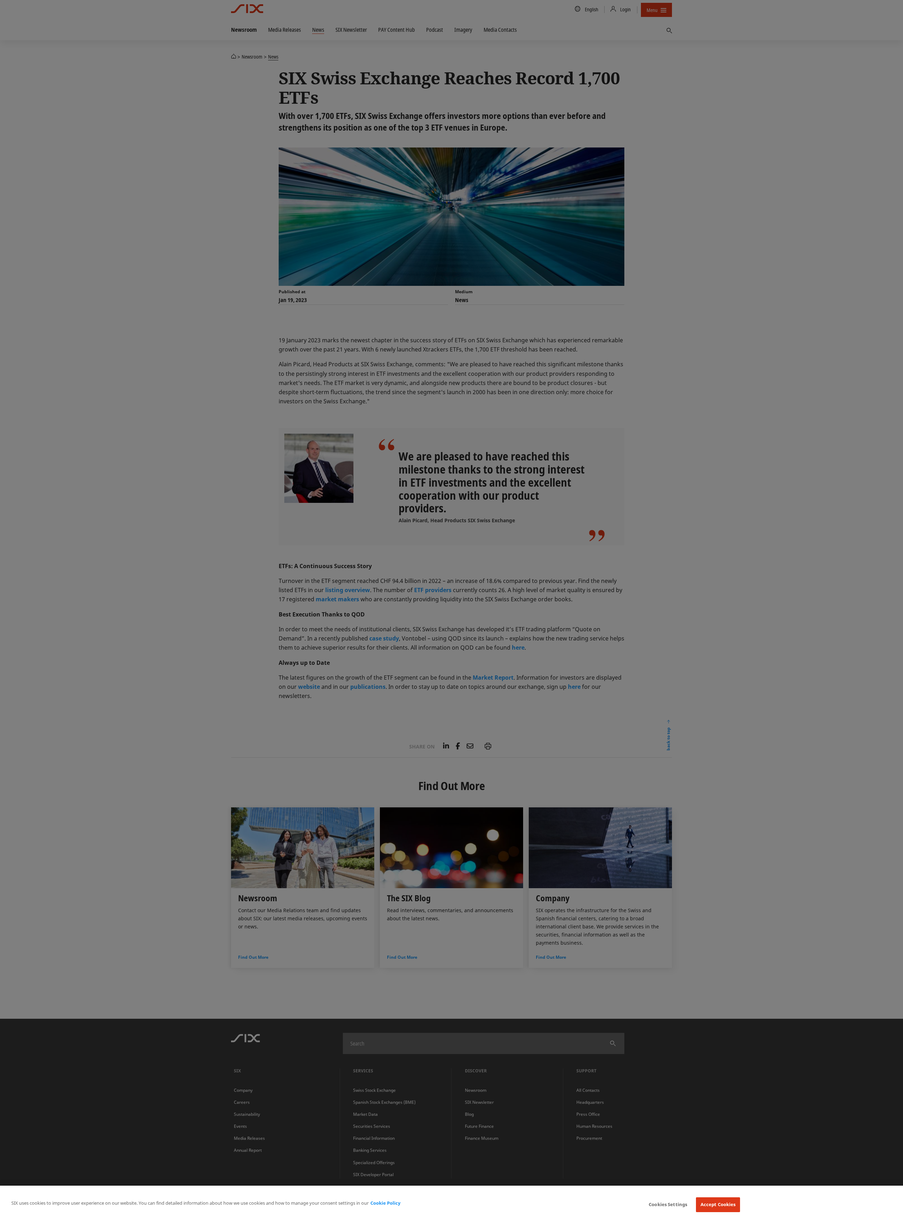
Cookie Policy (385, 1203)
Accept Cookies (718, 1204)
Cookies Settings (668, 1204)
